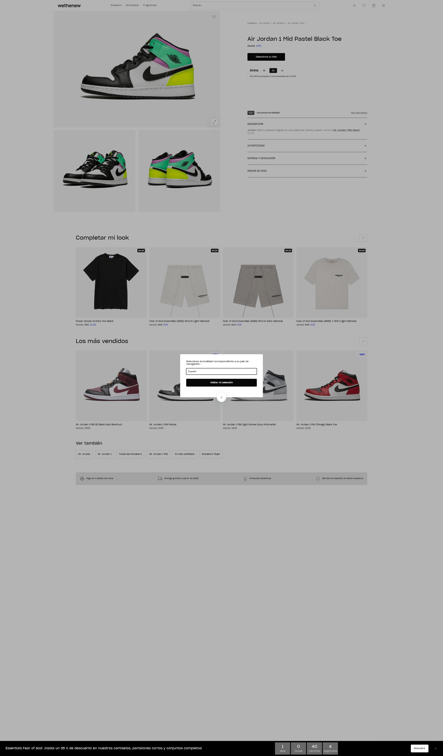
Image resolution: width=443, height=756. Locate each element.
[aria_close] (221, 397)
